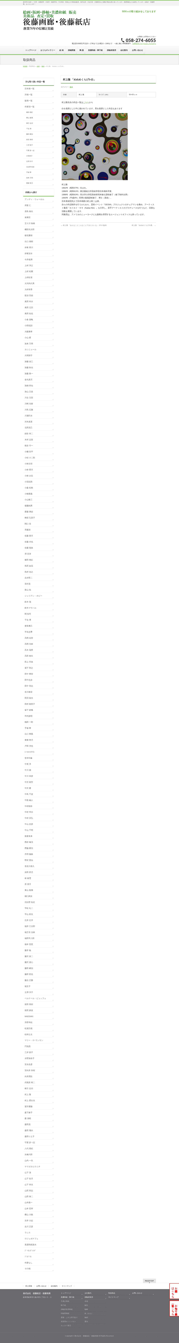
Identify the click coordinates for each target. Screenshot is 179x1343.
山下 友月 (29, 1178)
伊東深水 (28, 253)
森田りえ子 (29, 1136)
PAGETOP (149, 1281)
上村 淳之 (29, 265)
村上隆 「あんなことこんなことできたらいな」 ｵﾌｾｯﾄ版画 (84, 225)
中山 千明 (29, 830)
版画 (71, 87)
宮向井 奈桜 (30, 1070)
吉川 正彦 (29, 1226)
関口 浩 (28, 524)
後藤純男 (28, 506)
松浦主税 (28, 1028)
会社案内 (54, 1286)
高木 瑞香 (29, 650)
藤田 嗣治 (29, 134)
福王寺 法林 (30, 932)
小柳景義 (28, 494)
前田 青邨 (29, 139)
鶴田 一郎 (29, 722)
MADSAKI (29, 1016)
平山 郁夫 (29, 914)
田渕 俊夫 (29, 698)
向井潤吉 (28, 1076)
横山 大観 (29, 1214)
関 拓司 (28, 614)
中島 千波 (29, 794)
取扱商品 (111, 1293)
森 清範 (28, 1118)
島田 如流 (29, 566)
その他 (27, 1268)
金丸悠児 (28, 379)
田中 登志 (29, 686)
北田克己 (28, 427)
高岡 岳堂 (29, 638)
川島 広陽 (29, 410)
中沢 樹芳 (29, 782)
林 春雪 (28, 878)
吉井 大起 (29, 1220)
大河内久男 (29, 283)
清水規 (27, 584)
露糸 (86, 1321)
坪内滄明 (28, 716)
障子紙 (63, 1305)
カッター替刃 (66, 1325)
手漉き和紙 (65, 1301)
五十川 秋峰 (30, 223)
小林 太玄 (29, 476)
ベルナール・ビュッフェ (35, 998)
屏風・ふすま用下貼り (69, 1317)
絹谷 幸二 (29, 433)
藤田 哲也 (29, 974)
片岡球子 (29, 156)
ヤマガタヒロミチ (32, 1166)
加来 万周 (29, 178)
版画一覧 (28, 101)
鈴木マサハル (30, 608)
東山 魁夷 (29, 118)
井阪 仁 (28, 205)
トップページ (66, 1293)
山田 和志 (29, 1190)
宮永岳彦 (28, 1064)
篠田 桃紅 (29, 112)
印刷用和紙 (65, 1313)
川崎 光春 (29, 404)
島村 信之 (29, 572)
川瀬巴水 (28, 416)
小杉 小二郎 (30, 458)
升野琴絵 (28, 1022)
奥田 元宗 (29, 307)
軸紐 (86, 1317)
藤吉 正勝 (29, 980)
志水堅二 (28, 578)
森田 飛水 (29, 1130)
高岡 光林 (29, 644)
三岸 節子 (29, 145)
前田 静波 (29, 1010)
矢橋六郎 (28, 1154)
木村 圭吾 (29, 439)
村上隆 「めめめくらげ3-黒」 (144, 225)
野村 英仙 (29, 860)
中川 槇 (28, 770)
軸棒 (86, 1309)
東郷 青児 (29, 183)
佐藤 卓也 (29, 542)
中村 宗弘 (29, 818)
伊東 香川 (29, 247)
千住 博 (28, 128)
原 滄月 (28, 884)
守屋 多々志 (30, 150)
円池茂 (27, 1046)
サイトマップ (67, 1286)
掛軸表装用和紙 (67, 1309)
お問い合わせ (41, 1286)
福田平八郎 (29, 938)
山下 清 (28, 1172)
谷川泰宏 (28, 692)
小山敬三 (28, 500)
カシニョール (30, 349)
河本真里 (28, 422)
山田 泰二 (29, 1196)
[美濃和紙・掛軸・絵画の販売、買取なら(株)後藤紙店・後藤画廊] (57, 28)
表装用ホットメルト (68, 1321)
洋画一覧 (28, 94)
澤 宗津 (28, 554)
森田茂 (27, 1124)
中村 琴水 (29, 812)
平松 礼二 (29, 908)
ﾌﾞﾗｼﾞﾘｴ (28, 1257)
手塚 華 (28, 172)
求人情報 (28, 1286)
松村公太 (28, 1034)
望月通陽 (28, 1106)
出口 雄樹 (29, 241)
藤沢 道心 (29, 962)
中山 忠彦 (29, 824)
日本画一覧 (29, 88)
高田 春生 (29, 656)
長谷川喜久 (29, 866)
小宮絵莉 (28, 482)
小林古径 (28, 464)
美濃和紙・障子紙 (67, 1297)
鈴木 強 (28, 602)
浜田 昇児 (29, 872)
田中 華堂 (29, 674)
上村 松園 (29, 271)
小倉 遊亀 (29, 319)
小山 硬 (28, 337)
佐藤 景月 (29, 536)
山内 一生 (29, 1160)
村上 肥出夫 (30, 1100)
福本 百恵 (29, 944)
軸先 (86, 1305)
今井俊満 (28, 259)
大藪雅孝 (28, 331)
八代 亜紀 (29, 1148)
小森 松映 (29, 488)
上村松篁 (28, 277)
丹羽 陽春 (29, 854)
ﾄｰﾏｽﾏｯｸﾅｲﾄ (29, 752)
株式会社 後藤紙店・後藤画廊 (86, 1336)
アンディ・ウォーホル (34, 199)
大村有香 (28, 289)
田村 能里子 (30, 704)
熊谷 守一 (29, 445)
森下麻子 (28, 1112)
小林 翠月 (29, 470)
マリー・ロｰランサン (34, 1040)
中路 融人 (29, 800)
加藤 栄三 (29, 361)
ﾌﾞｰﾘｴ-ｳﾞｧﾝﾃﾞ (30, 1251)
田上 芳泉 (29, 662)
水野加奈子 (29, 1058)
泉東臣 (27, 217)
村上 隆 (28, 1094)
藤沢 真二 (29, 956)
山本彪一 (28, 1202)
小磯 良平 (29, 452)
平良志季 (28, 632)
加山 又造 (29, 391)
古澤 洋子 (29, 161)
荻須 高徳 (29, 295)
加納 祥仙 (29, 385)
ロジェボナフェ (31, 1238)
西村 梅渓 (29, 842)
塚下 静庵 (29, 710)
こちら (86, 102)
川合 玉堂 (29, 397)
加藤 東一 (29, 373)
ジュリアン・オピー (33, 596)
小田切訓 (28, 325)
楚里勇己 (28, 626)
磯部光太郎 (29, 229)
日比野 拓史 (30, 167)
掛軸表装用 (89, 1297)
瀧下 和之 (29, 668)
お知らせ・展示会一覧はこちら (174, 1308)
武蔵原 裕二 (30, 1082)
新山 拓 (28, 590)
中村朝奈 (28, 806)
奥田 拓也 (29, 313)
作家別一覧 (29, 107)
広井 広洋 (29, 920)
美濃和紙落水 (30, 1244)
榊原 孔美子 (30, 518)
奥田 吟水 (29, 301)
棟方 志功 (29, 123)
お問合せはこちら (174, 1291)
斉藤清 (27, 530)
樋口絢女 (28, 896)
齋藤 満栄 (29, 512)
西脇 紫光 (29, 848)
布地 (86, 1301)
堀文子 (27, 986)
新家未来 (28, 836)
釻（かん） (89, 1313)
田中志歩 (28, 680)
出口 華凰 (29, 734)
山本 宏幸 (29, 1208)
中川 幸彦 (29, 776)
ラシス (27, 1232)
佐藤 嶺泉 (29, 548)
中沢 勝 (28, 788)
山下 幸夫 (29, 1184)
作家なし (28, 1263)
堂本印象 (28, 758)
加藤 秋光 (29, 367)
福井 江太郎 (30, 926)
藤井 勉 (28, 950)
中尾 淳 (28, 764)
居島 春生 (29, 211)
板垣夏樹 (28, 235)
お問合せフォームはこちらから (144, 44)
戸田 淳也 (29, 746)
